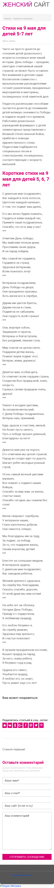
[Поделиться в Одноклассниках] (15, 725)
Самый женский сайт (21, 875)
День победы (10, 41)
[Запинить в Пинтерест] (41, 725)
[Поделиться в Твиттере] (36, 725)
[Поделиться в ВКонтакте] (10, 725)
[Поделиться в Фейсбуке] (25, 725)
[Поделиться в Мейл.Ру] (31, 725)
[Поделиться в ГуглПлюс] (20, 725)
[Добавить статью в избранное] (4, 725)
